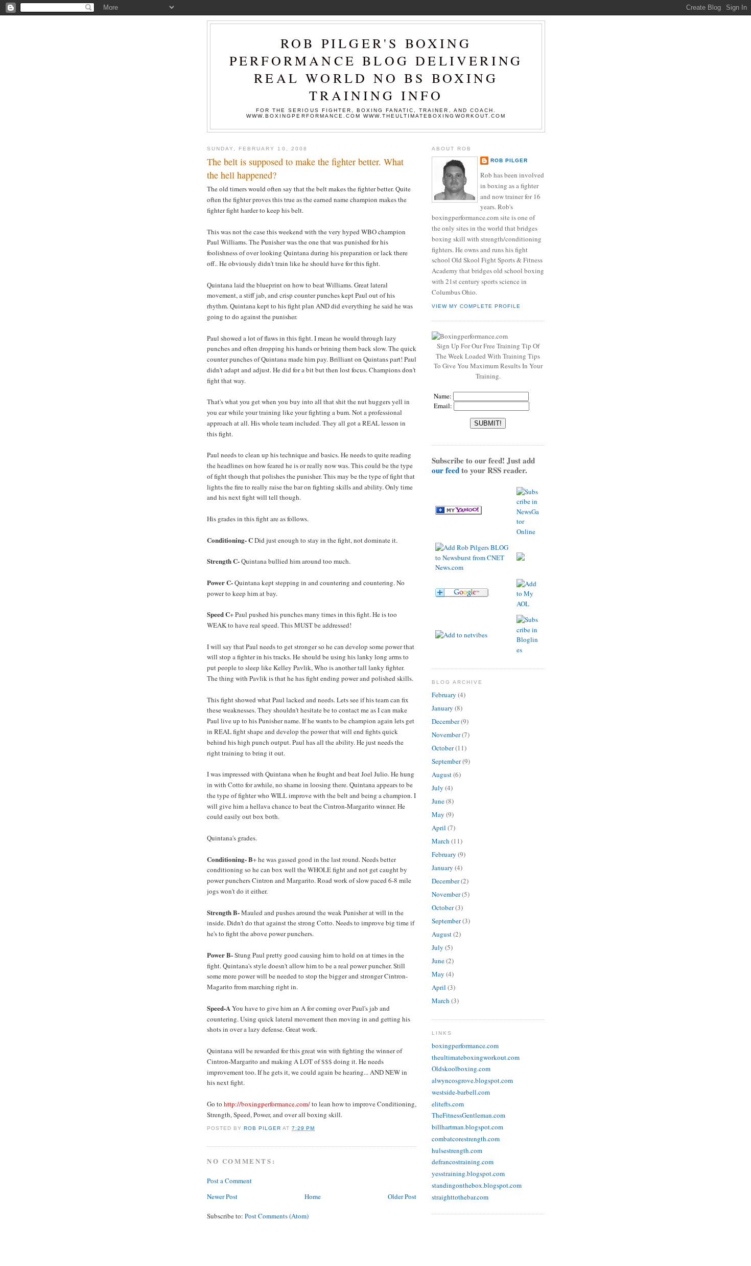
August (442, 774)
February (444, 694)
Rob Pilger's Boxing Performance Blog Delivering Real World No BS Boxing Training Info (376, 69)
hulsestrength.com (457, 1150)
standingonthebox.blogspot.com (477, 1185)
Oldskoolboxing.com (461, 1068)
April (439, 827)
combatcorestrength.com (466, 1138)
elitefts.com (448, 1103)
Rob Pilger (509, 160)
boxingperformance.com (465, 1045)
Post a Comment (229, 1180)
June (438, 801)
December (445, 721)
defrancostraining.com (463, 1161)
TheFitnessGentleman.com (468, 1115)
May (438, 814)
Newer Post (222, 1196)
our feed (445, 470)
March (441, 841)
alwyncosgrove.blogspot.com (472, 1080)
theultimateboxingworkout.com (476, 1057)
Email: (443, 405)
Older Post (402, 1196)
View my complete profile (476, 306)
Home (312, 1196)
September (446, 761)
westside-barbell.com (461, 1092)
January (442, 708)
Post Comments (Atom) (277, 1215)
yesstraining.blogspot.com (468, 1173)
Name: (442, 396)
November (446, 734)
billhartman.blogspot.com (467, 1126)
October (443, 747)
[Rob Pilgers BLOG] (458, 512)
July (437, 787)
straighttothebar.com (460, 1197)
